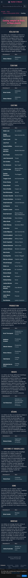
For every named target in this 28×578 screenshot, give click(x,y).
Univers (10, 567)
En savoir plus (16, 573)
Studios (22, 566)
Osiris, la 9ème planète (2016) (11, 13)
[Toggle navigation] (2, 2)
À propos (14, 569)
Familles (17, 565)
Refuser (18, 575)
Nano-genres (23, 565)
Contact (8, 569)
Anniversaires (10, 565)
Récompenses (15, 566)
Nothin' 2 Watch (16, 2)
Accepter (24, 575)
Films (8, 11)
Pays (9, 566)
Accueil (3, 11)
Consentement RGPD (22, 569)
